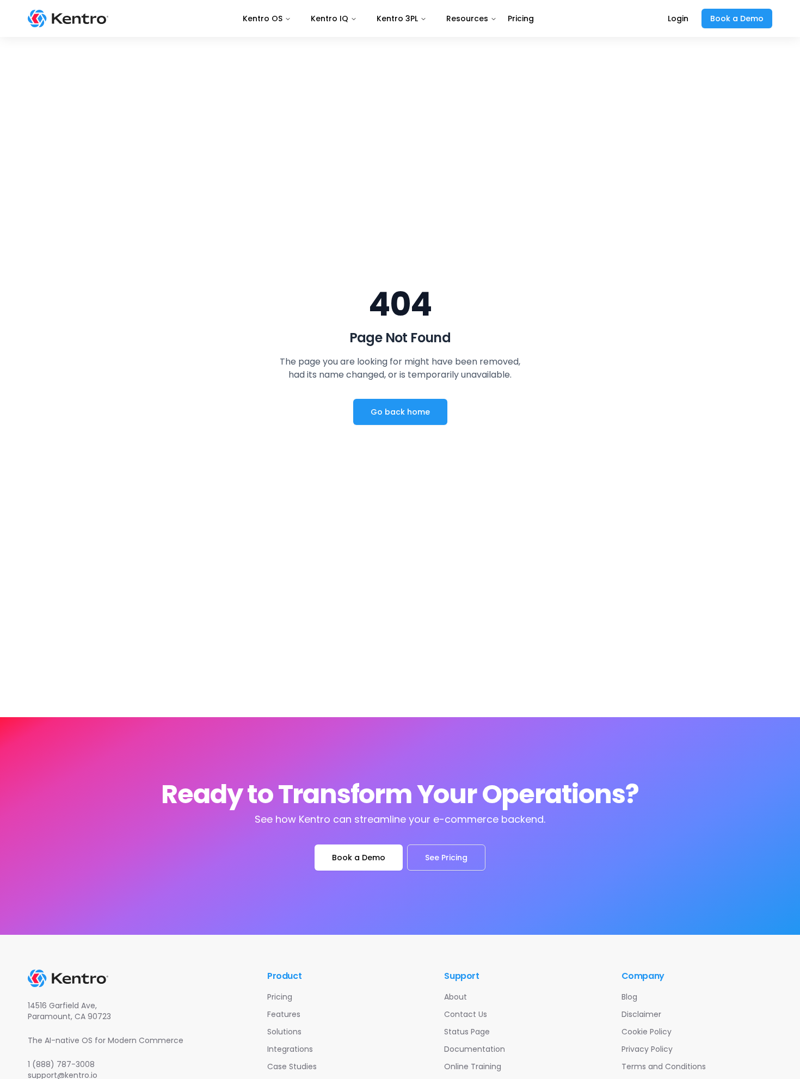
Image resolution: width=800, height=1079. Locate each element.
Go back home (400, 411)
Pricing (521, 18)
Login (678, 18)
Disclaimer (641, 1014)
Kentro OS (262, 18)
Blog (629, 996)
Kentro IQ (329, 18)
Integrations (290, 1049)
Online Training (472, 1066)
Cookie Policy (646, 1031)
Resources (467, 18)
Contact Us (465, 1014)
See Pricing (446, 857)
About (455, 996)
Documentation (474, 1049)
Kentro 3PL (397, 18)
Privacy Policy (647, 1049)
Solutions (284, 1031)
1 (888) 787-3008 (61, 1064)
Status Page (467, 1031)
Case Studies (292, 1066)
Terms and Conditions (663, 1066)
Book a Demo (737, 18)
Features (283, 1014)
